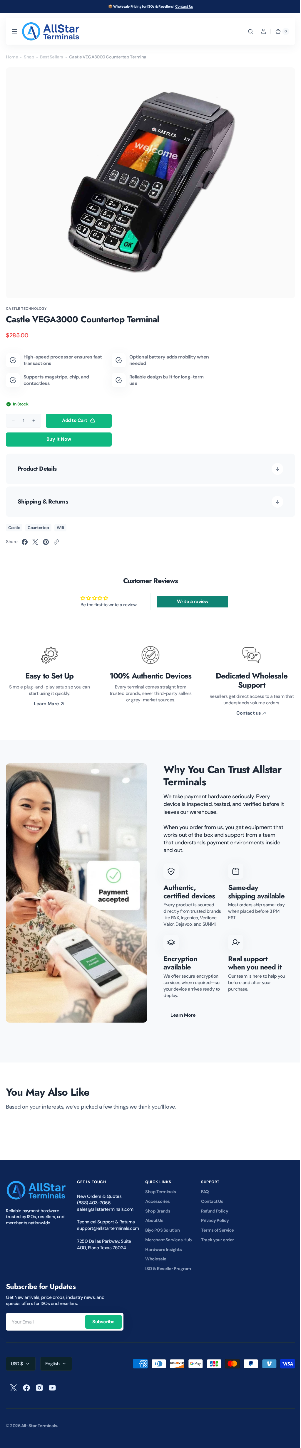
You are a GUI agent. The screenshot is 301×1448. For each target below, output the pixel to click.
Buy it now (58, 439)
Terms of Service (217, 1237)
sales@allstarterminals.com (105, 1215)
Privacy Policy (215, 1227)
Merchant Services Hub (168, 1246)
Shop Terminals (160, 1198)
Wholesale (155, 1265)
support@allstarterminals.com (106, 1235)
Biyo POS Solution (162, 1237)
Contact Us (184, 6)
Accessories (157, 1208)
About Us (154, 1227)
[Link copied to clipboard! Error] (56, 541)
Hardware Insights (163, 1256)
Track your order (217, 1246)
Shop (29, 57)
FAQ (205, 1198)
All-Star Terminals (39, 1432)
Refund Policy (214, 1217)
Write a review (189, 601)
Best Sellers (51, 57)
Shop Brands (157, 1217)
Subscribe (103, 1328)
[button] (14, 31)
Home (12, 57)
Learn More (180, 1021)
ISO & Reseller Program (168, 1275)
